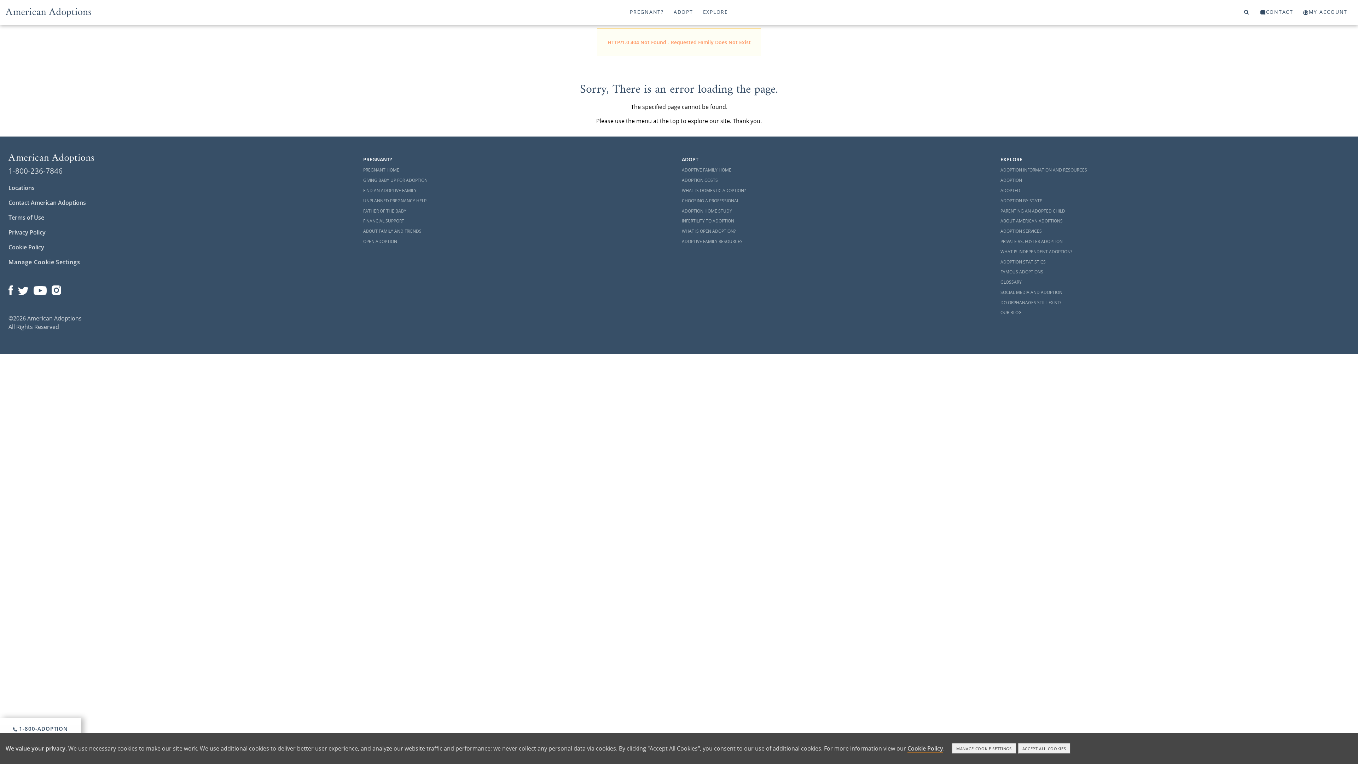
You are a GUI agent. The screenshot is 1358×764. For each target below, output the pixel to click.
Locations (21, 188)
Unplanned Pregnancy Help (394, 201)
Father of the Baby (384, 211)
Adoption (1011, 180)
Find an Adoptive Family (390, 190)
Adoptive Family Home (706, 170)
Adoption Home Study (707, 211)
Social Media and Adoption (1031, 292)
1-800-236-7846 (35, 171)
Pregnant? (647, 11)
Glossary (1011, 282)
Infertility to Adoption (708, 221)
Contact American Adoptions (47, 203)
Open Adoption (380, 241)
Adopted (1010, 190)
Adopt (683, 11)
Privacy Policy (27, 232)
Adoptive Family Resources (712, 241)
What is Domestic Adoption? (714, 190)
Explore (715, 11)
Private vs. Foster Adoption (1031, 241)
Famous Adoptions (1021, 272)
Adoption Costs (700, 180)
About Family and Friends (392, 231)
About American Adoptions (1031, 221)
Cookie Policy (26, 247)
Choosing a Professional (710, 201)
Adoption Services (1021, 231)
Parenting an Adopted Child (1032, 211)
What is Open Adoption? (709, 231)
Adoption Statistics (1023, 262)
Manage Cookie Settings (44, 262)
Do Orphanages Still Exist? (1030, 303)
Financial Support (383, 221)
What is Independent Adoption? (1036, 252)
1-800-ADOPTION (43, 728)
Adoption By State (1021, 201)
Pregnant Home (381, 170)
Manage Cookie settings (984, 748)
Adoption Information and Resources (1043, 170)
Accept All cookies (1044, 748)
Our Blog (1011, 312)
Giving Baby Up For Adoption (395, 180)
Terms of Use (26, 217)
